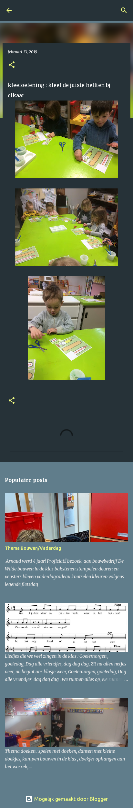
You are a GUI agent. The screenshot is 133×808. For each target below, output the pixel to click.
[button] (11, 65)
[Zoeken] (124, 10)
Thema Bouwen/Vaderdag (33, 548)
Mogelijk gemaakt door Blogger (70, 799)
